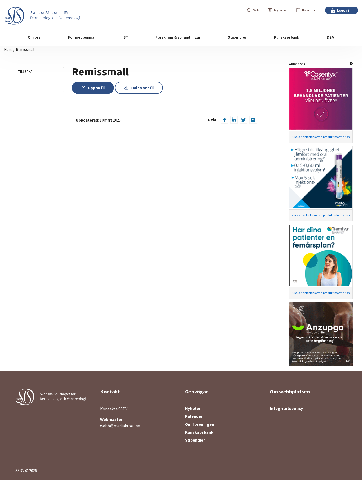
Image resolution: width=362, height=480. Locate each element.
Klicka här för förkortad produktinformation (321, 137)
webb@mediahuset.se (120, 425)
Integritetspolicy (286, 408)
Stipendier (195, 440)
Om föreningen (199, 424)
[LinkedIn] (234, 120)
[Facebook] (224, 120)
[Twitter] (243, 120)
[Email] (253, 120)
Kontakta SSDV (113, 408)
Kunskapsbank (199, 432)
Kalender (193, 416)
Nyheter (193, 408)
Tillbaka (25, 71)
